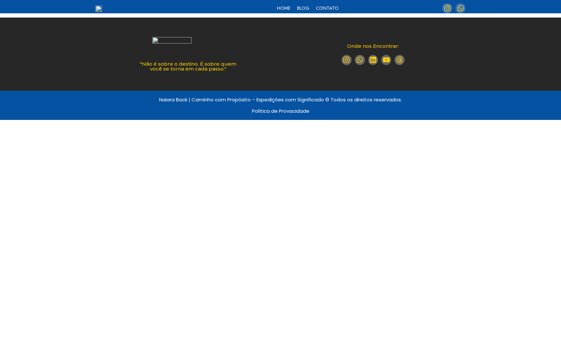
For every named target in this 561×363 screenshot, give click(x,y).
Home (284, 8)
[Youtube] (386, 60)
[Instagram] (447, 8)
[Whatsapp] (460, 8)
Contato (327, 8)
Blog (303, 8)
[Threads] (399, 60)
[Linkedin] (373, 60)
